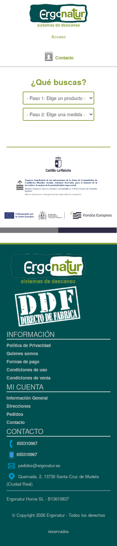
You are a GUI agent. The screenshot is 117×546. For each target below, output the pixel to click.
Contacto (15, 422)
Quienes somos (22, 353)
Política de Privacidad (28, 345)
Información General (27, 397)
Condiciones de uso (26, 369)
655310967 (27, 443)
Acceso (58, 36)
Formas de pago (22, 361)
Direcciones (18, 405)
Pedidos (14, 414)
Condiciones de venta (28, 377)
